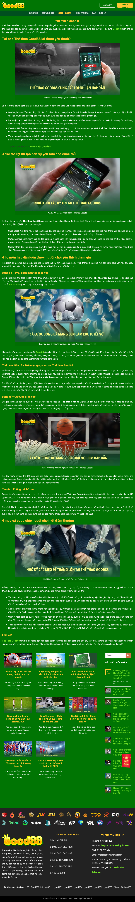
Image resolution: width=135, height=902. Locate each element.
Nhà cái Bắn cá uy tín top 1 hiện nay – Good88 (122, 790)
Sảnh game (64, 13)
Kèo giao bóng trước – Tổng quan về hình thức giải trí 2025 (18, 719)
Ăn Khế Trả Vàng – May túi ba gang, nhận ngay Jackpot (122, 741)
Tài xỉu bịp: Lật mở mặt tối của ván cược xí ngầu (121, 691)
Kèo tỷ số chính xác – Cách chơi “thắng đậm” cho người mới (83, 674)
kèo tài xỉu (14, 284)
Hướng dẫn (47, 13)
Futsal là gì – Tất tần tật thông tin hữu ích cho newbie (18, 674)
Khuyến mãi (82, 13)
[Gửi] (128, 655)
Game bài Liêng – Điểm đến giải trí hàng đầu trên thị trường (121, 718)
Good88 (33, 13)
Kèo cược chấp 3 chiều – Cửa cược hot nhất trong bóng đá (18, 763)
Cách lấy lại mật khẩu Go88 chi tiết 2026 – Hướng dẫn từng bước (122, 674)
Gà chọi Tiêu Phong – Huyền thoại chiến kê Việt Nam (122, 704)
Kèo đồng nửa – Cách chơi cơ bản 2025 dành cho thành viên (50, 719)
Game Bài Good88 (40, 146)
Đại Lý (102, 13)
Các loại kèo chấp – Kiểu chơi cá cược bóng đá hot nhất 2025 (50, 763)
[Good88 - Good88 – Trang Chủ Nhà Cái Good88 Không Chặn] (13, 5)
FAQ (94, 13)
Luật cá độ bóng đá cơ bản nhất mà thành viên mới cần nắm (50, 674)
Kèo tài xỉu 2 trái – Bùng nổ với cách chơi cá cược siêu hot (83, 719)
